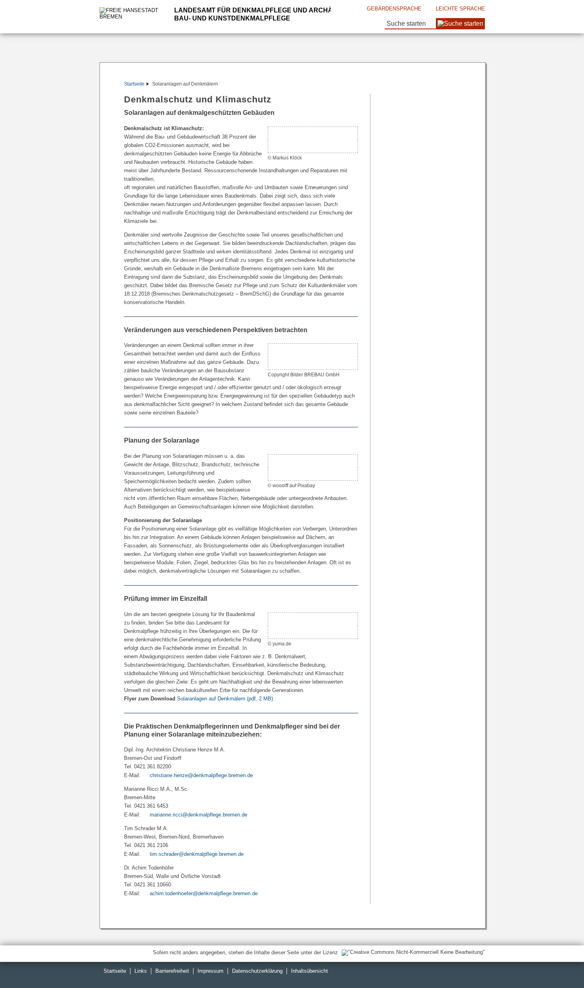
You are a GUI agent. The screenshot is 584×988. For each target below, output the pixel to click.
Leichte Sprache (460, 9)
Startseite (134, 84)
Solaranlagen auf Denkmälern (225, 699)
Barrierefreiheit (172, 971)
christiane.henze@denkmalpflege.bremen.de (201, 775)
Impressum (210, 971)
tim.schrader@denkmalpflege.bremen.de (197, 854)
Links (140, 971)
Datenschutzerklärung (257, 971)
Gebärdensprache (394, 9)
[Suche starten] (460, 23)
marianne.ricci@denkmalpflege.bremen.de (198, 815)
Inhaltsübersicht (309, 971)
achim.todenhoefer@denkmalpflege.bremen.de (204, 893)
